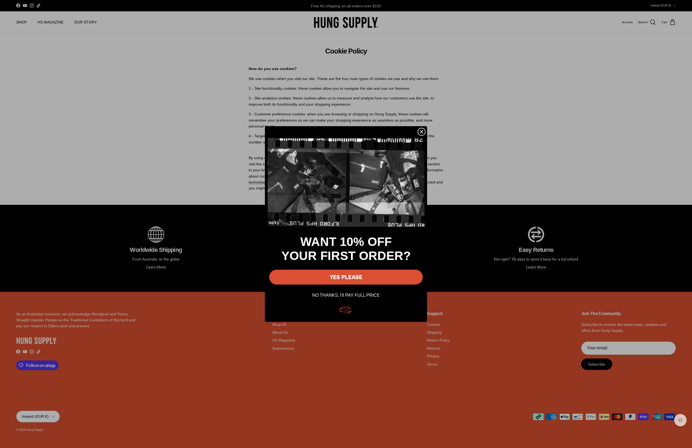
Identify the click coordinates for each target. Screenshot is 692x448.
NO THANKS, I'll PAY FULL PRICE (346, 295)
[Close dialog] (421, 131)
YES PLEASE (346, 277)
